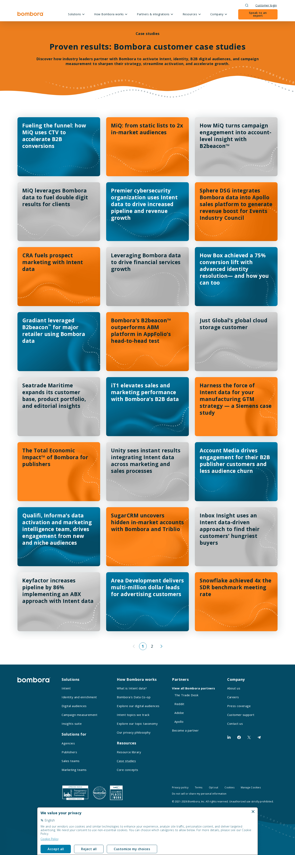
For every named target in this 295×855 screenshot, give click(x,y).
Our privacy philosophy (134, 732)
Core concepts (127, 770)
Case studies (126, 761)
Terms (198, 787)
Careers (233, 697)
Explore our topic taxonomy (137, 724)
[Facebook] (239, 737)
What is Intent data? (132, 688)
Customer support (240, 715)
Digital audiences (74, 706)
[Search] (246, 5)
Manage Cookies (251, 787)
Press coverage (239, 706)
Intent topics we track (133, 715)
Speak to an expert (258, 14)
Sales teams (71, 761)
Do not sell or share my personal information (199, 793)
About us (233, 688)
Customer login (266, 5)
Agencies (68, 743)
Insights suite (72, 724)
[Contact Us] (259, 737)
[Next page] (161, 646)
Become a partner (185, 730)
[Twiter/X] (249, 737)
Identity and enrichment (79, 697)
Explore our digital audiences (138, 706)
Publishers (69, 752)
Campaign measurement (79, 715)
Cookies (229, 787)
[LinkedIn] (229, 737)
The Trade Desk (186, 695)
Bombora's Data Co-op (134, 697)
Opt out (213, 787)
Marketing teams (74, 770)
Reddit (179, 704)
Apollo (178, 722)
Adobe (179, 713)
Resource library (129, 752)
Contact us (235, 724)
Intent (66, 688)
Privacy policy (180, 787)
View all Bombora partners (193, 688)
